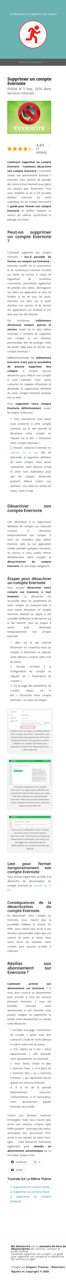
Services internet (20, 93)
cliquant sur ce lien (24, 452)
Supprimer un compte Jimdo (31, 1187)
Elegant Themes (37, 1267)
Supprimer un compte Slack (31, 1191)
